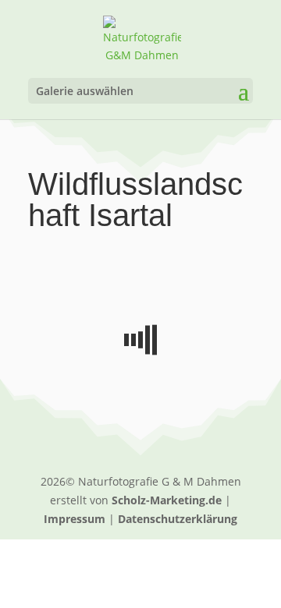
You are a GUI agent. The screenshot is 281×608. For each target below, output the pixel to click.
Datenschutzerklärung (177, 518)
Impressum (74, 518)
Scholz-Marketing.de (167, 500)
